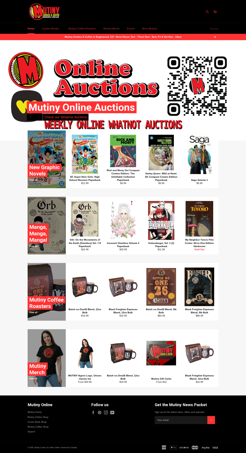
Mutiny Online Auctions (81, 107)
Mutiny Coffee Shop (38, 426)
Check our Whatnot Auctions (66, 117)
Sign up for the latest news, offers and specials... (180, 412)
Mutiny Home (35, 412)
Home (31, 28)
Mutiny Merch (111, 28)
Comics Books (51, 28)
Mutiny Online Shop (38, 417)
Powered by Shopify (69, 447)
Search (31, 431)
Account (214, 28)
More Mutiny (150, 28)
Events (131, 28)
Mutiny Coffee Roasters (82, 28)
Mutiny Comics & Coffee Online (47, 447)
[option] (123, 90)
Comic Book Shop (37, 422)
